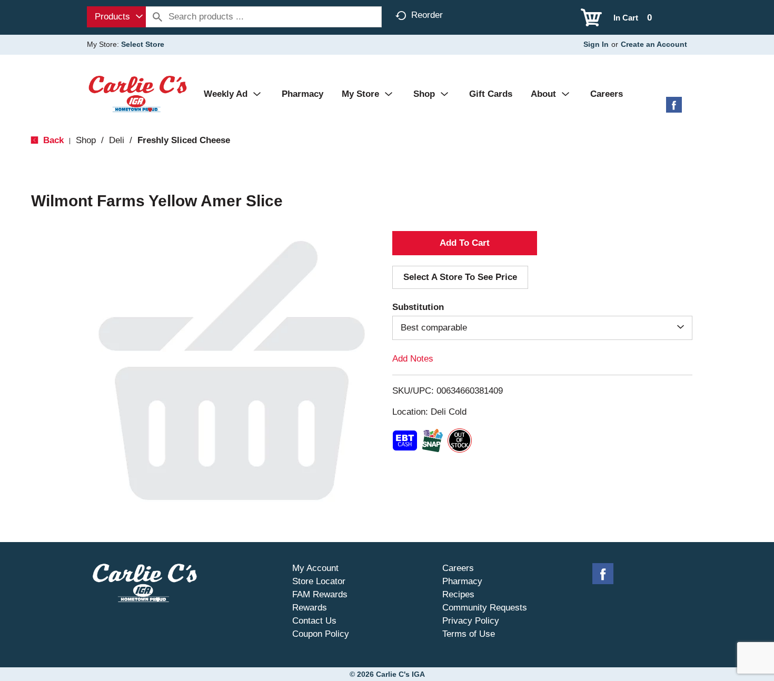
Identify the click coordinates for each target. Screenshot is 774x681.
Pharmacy (462, 581)
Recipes (458, 594)
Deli (116, 140)
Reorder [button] (427, 15)
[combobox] (116, 16)
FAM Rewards (320, 594)
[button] (464, 243)
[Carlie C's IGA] (137, 93)
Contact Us (314, 621)
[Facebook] (674, 109)
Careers (458, 568)
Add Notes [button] (412, 359)
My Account (315, 568)
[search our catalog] (157, 16)
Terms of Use (468, 634)
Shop (86, 140)
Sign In (596, 44)
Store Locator (318, 581)
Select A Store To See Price (460, 277)
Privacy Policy (470, 621)
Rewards (309, 608)
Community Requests (484, 608)
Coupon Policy (320, 634)
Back (52, 140)
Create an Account (654, 44)
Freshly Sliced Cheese (183, 140)
